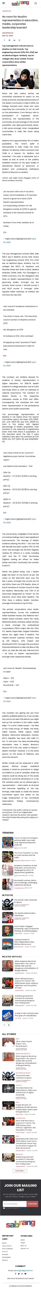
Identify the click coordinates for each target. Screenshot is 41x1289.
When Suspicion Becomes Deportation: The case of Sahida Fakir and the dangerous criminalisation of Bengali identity (26, 966)
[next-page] (9, 1025)
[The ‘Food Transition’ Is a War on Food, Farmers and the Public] (7, 856)
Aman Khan (19, 1114)
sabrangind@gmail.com (23, 1270)
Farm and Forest (20, 860)
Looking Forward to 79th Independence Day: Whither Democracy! (24, 942)
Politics (19, 1085)
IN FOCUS (7, 895)
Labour (5, 922)
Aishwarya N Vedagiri (21, 918)
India (16, 848)
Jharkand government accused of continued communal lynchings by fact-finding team (25, 999)
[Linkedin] (14, 40)
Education (18, 875)
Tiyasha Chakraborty (21, 905)
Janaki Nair (18, 933)
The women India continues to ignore (24, 1076)
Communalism (19, 888)
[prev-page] (4, 1025)
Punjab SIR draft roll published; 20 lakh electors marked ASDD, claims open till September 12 (26, 1108)
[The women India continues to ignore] (7, 904)
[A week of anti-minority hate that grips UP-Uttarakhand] (7, 1015)
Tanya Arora (19, 990)
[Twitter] (9, 40)
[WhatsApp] (19, 40)
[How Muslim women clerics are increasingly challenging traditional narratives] (7, 884)
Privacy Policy (23, 1208)
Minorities (7, 11)
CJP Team (18, 1018)
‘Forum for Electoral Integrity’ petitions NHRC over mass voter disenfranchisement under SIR (26, 841)
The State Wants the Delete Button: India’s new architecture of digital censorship (26, 1091)
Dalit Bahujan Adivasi (7, 908)
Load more (19, 1171)
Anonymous (7, 33)
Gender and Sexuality (6, 969)
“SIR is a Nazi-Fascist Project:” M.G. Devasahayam (24, 1043)
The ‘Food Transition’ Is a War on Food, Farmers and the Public (26, 855)
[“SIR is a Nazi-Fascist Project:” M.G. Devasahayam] (8, 1042)
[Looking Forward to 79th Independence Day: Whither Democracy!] (7, 944)
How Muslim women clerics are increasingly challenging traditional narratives (25, 882)
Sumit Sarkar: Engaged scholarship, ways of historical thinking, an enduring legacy (26, 928)
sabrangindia (19, 973)
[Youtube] (25, 1273)
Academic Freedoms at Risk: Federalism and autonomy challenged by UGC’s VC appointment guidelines (25, 869)
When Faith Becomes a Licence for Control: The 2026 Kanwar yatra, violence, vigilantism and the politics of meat (26, 983)
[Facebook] (4, 40)
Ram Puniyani (18, 947)
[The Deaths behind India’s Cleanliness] (7, 917)
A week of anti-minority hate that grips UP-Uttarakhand (26, 1014)
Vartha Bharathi (21, 1049)
